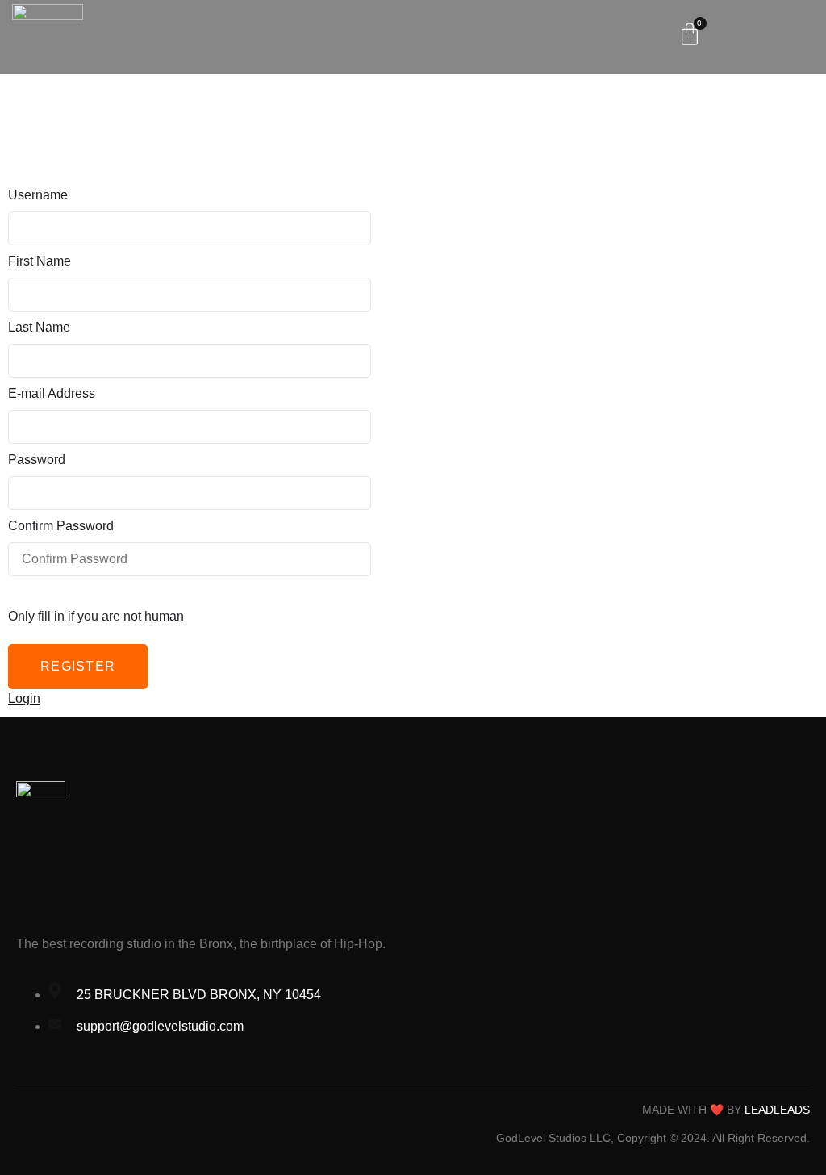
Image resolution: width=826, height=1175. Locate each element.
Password (36, 459)
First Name (39, 261)
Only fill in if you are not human (96, 616)
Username (38, 195)
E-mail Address (51, 393)
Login (24, 698)
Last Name (39, 327)
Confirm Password (61, 526)
